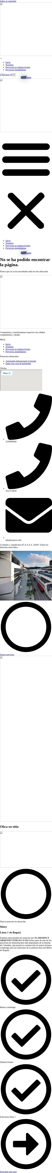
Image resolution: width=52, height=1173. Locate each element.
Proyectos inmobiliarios (16, 70)
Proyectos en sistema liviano (18, 67)
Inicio (8, 62)
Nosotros (9, 65)
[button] (26, 185)
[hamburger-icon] (1, 58)
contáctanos (26, 77)
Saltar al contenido (8, 1)
